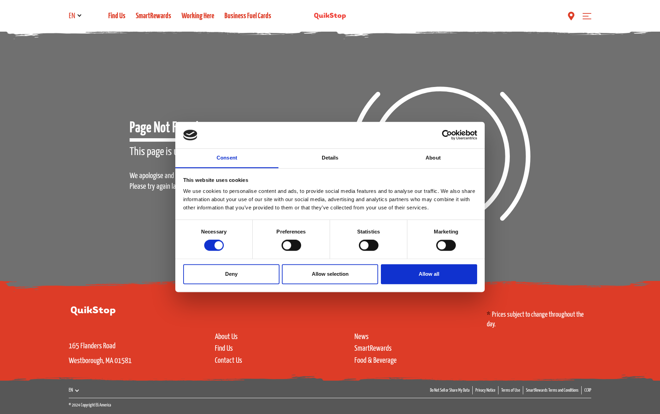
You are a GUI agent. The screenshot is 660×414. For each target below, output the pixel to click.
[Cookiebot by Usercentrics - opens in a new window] (447, 135)
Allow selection (330, 274)
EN (72, 16)
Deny (231, 274)
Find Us (116, 16)
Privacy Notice (485, 390)
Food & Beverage (375, 360)
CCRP (587, 390)
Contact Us (228, 360)
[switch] (291, 245)
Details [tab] (330, 158)
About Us (226, 337)
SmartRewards (153, 16)
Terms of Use (510, 390)
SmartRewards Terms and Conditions (552, 390)
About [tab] (433, 158)
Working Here (198, 16)
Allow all (429, 274)
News (361, 337)
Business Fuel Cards (247, 16)
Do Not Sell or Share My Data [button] (450, 390)
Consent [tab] (227, 158)
